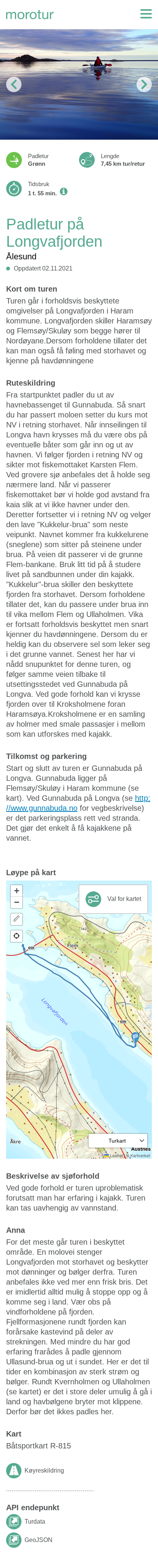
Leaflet (116, 1155)
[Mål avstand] (16, 919)
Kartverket (140, 1155)
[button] (135, 1038)
